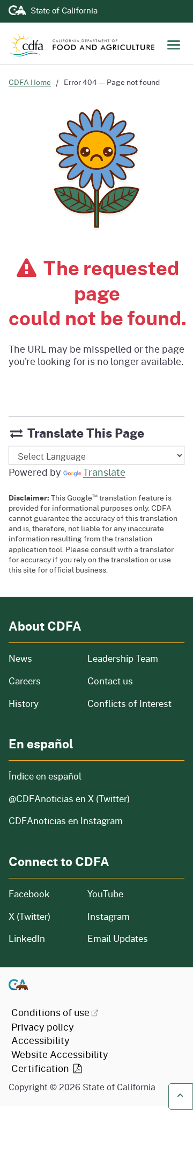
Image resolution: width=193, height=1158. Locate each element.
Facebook (29, 893)
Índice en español (45, 776)
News (42, 658)
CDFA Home (30, 82)
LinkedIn (27, 938)
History (42, 703)
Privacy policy (42, 1027)
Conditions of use (50, 1012)
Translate (104, 472)
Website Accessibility (59, 1061)
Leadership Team (122, 658)
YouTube (105, 893)
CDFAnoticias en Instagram (66, 820)
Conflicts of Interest (129, 703)
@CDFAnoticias (69, 798)
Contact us (110, 681)
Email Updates (117, 938)
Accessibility (40, 1040)
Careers (42, 681)
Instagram (108, 916)
